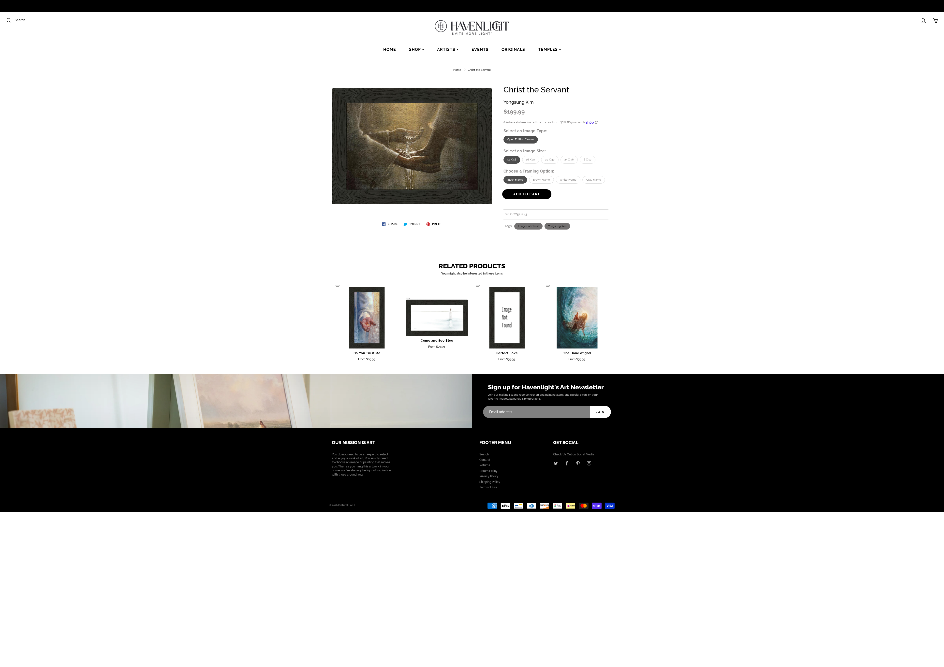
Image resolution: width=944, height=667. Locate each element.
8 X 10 (587, 159)
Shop (415, 49)
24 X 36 (569, 159)
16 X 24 (530, 159)
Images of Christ (528, 226)
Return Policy (488, 471)
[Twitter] (555, 463)
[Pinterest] (578, 463)
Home (389, 49)
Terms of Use (488, 487)
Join (600, 412)
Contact (484, 460)
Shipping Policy (489, 482)
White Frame (568, 179)
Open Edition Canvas (520, 139)
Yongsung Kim (518, 102)
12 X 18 (511, 159)
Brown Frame (541, 179)
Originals (513, 49)
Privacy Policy (489, 476)
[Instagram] (589, 463)
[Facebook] (566, 463)
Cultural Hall (345, 505)
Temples (548, 49)
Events (480, 49)
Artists (447, 49)
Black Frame (515, 179)
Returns (484, 465)
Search (484, 454)
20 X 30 (550, 159)
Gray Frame (593, 179)
